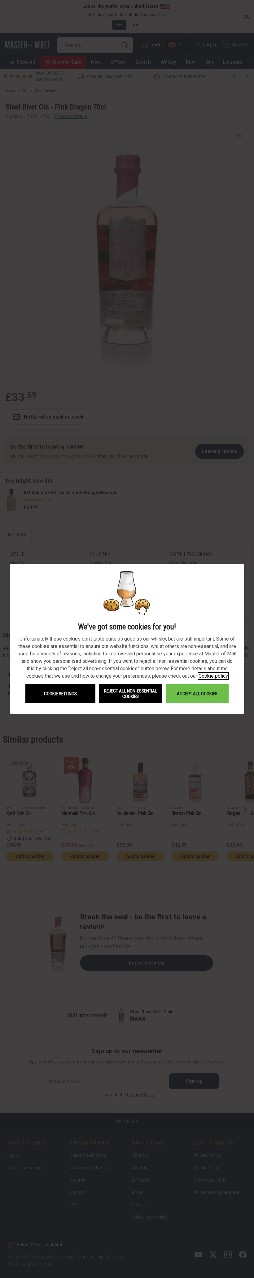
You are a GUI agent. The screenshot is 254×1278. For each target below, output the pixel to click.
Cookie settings (60, 694)
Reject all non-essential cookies (130, 693)
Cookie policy (213, 676)
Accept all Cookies (197, 694)
